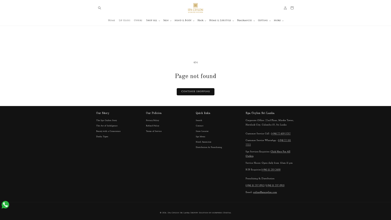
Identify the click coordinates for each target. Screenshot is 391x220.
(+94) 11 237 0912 (255, 185)
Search (199, 120)
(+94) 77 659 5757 (281, 133)
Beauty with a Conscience (108, 131)
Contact (199, 125)
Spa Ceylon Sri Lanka (179, 213)
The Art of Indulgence (107, 125)
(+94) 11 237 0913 (275, 185)
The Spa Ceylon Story (106, 120)
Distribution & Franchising (209, 147)
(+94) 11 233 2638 (270, 169)
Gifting (263, 20)
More (277, 20)
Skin (166, 20)
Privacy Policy (152, 120)
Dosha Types (102, 136)
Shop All (151, 20)
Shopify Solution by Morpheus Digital (210, 213)
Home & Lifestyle (220, 20)
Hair (200, 20)
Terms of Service (154, 131)
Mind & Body (183, 20)
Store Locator (202, 131)
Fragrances (244, 20)
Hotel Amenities (203, 142)
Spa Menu (200, 136)
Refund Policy (152, 125)
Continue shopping (195, 91)
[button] (99, 8)
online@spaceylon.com (265, 192)
